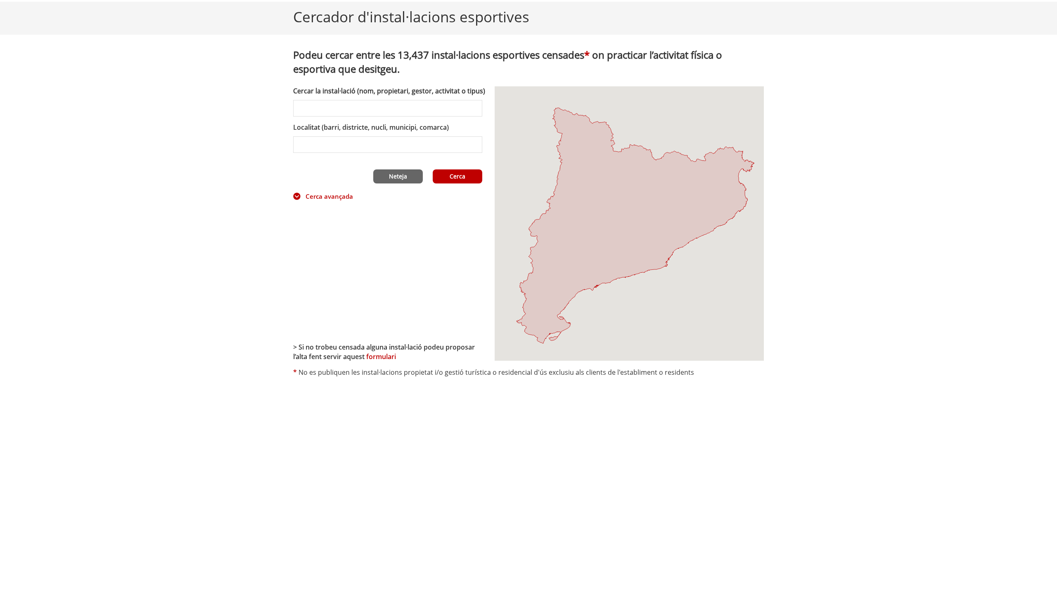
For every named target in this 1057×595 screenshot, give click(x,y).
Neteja (398, 176)
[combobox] (387, 144)
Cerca (457, 176)
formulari (381, 356)
